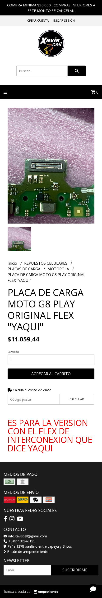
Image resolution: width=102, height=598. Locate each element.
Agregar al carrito (51, 373)
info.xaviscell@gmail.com (27, 536)
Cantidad (13, 352)
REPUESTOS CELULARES (46, 263)
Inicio (13, 263)
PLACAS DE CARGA (24, 269)
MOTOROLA (58, 269)
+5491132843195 (21, 541)
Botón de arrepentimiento (27, 551)
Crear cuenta (38, 20)
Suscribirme (74, 570)
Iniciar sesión (64, 20)
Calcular (77, 399)
